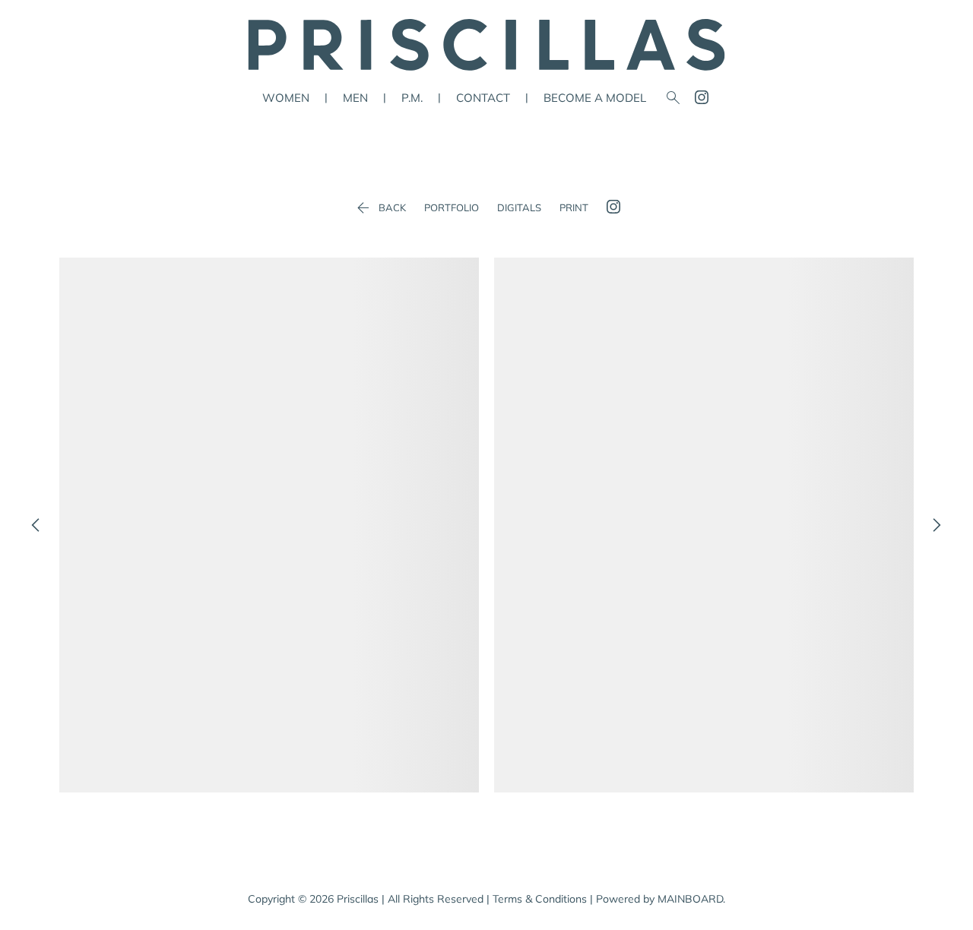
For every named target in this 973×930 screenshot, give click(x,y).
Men (355, 97)
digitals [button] (519, 208)
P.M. (412, 97)
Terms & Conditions (540, 899)
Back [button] (379, 208)
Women (285, 97)
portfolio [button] (451, 208)
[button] (269, 525)
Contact (483, 97)
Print (573, 208)
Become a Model (595, 97)
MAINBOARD (690, 899)
